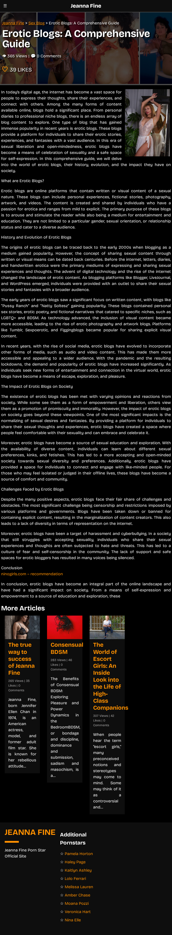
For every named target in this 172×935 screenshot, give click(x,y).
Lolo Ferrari (75, 878)
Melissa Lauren (79, 886)
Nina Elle (73, 920)
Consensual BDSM (67, 648)
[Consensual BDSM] (64, 627)
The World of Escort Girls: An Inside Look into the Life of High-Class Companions (110, 676)
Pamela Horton (79, 853)
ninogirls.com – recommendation (32, 573)
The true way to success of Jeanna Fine (21, 658)
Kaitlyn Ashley (78, 870)
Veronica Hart (78, 911)
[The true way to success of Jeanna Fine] (22, 627)
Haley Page (75, 862)
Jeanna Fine (86, 6)
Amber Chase (77, 895)
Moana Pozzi (77, 903)
